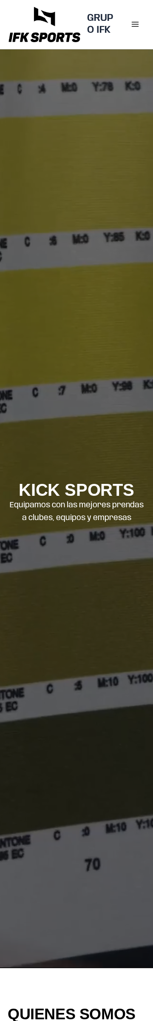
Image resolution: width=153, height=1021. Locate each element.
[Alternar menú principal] (135, 24)
